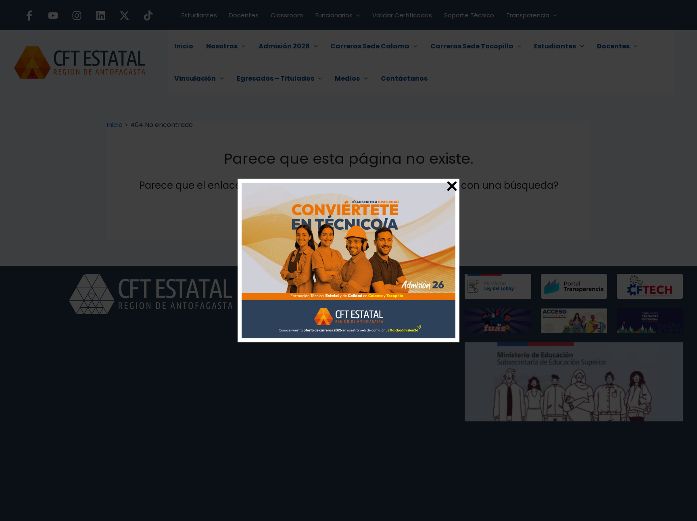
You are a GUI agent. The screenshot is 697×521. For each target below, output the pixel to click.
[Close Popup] (451, 187)
